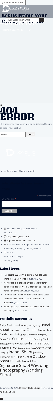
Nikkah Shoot (23, 356)
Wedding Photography (24, 367)
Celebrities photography (14, 334)
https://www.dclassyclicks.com (21, 240)
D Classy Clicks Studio (29, 387)
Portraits (15, 361)
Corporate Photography (38, 335)
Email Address (9, 199)
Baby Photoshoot (10, 325)
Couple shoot (22, 338)
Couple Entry (6, 339)
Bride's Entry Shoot (18, 330)
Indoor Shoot (21, 351)
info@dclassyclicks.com (18, 236)
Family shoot (39, 343)
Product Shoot (30, 361)
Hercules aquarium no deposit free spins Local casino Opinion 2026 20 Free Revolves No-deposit (26, 298)
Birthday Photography (30, 325)
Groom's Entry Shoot (27, 348)
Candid (32, 329)
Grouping (4, 352)
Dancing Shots (41, 339)
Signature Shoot (15, 365)
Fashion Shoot (8, 347)
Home (12, 29)
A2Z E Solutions (7, 391)
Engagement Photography (14, 343)
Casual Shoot (45, 330)
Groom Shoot (43, 347)
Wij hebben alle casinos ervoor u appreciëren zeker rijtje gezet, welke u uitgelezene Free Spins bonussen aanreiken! (28, 286)
